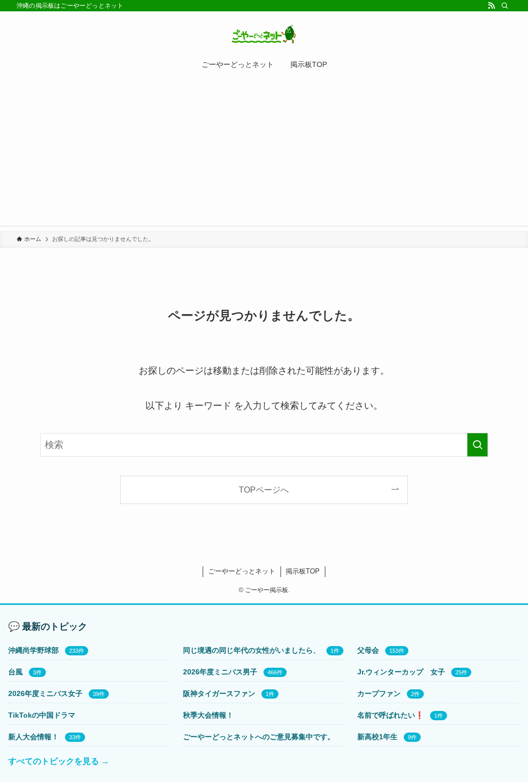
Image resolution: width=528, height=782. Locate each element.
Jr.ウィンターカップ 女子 (401, 672)
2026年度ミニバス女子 (45, 693)
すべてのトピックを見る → (58, 761)
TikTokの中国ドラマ (41, 715)
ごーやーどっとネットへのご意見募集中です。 (259, 737)
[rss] (491, 5)
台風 (15, 672)
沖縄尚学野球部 (33, 650)
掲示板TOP (303, 571)
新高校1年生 (377, 737)
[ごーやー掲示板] (264, 34)
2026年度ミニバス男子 (220, 672)
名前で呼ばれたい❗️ (390, 715)
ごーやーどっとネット (241, 571)
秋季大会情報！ (208, 715)
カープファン (379, 693)
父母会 (368, 650)
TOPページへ (264, 489)
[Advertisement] (264, 153)
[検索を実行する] (477, 445)
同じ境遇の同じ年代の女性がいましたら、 (251, 650)
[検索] (505, 5)
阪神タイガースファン (219, 693)
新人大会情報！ (33, 737)
